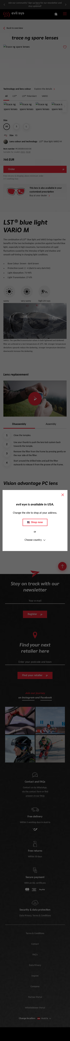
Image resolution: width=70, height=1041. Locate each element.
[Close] (62, 494)
